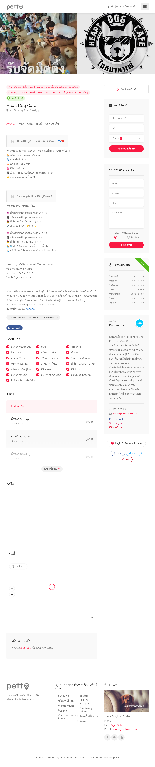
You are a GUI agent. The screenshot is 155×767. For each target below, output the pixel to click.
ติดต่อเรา (84, 721)
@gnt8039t (117, 725)
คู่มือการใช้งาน (65, 700)
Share (118, 453)
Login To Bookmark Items (128, 443)
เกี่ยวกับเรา (63, 695)
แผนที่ (39, 123)
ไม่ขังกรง (76, 347)
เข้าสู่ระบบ (25, 647)
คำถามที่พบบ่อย (65, 705)
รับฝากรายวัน (18, 352)
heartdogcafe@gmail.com (45, 317)
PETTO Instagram (85, 702)
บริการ (116, 138)
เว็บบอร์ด (62, 710)
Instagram (118, 423)
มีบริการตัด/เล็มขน (21, 347)
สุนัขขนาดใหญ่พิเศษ (22, 369)
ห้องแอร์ (75, 352)
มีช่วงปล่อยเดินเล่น (81, 374)
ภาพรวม (10, 123)
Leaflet (92, 618)
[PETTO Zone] (14, 6)
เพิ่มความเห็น (52, 123)
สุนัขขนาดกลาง (49, 358)
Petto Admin (117, 325)
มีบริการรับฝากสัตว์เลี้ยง (23, 380)
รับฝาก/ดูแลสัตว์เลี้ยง (18, 87)
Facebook (15, 328)
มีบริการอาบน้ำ (19, 374)
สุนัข (43, 347)
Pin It (127, 459)
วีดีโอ (30, 123)
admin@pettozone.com (125, 413)
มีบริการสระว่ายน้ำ (51, 374)
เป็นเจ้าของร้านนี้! (128, 89)
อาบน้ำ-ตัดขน (36, 87)
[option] (39, 43)
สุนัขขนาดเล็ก (48, 352)
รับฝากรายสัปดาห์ (80, 358)
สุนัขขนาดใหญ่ (49, 363)
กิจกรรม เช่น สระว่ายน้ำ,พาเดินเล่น (60, 92)
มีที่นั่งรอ (75, 369)
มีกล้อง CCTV (18, 358)
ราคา (21, 123)
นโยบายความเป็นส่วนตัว (66, 717)
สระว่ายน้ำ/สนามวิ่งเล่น (55, 87)
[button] (12, 588)
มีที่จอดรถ (46, 369)
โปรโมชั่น (85, 695)
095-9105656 (18, 317)
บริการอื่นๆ (73, 87)
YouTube (117, 427)
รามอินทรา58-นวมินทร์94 (24, 110)
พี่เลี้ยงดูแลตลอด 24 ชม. (83, 363)
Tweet (135, 453)
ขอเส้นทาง (19, 566)
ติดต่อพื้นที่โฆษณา (89, 716)
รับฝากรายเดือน (19, 363)
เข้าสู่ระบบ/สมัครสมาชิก (123, 6)
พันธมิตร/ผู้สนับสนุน (86, 710)
